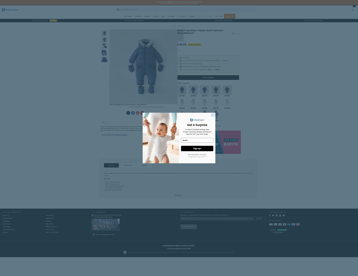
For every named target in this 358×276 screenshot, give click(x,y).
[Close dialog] (213, 115)
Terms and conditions (193, 154)
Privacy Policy (203, 154)
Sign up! (197, 148)
